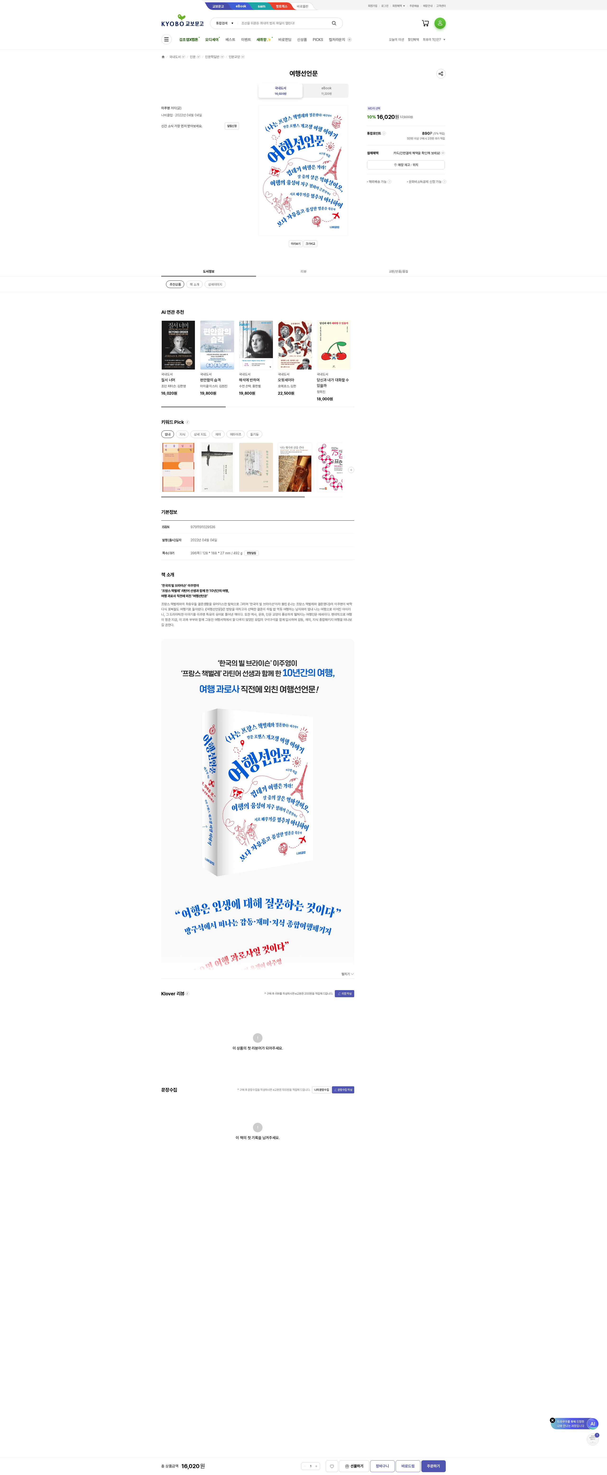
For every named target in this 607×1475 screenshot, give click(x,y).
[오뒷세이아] (295, 358)
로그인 (384, 6)
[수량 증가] (316, 1466)
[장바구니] (425, 23)
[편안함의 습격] (217, 358)
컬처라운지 (337, 39)
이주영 (165, 108)
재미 (218, 435)
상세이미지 (215, 285)
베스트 (230, 39)
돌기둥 (254, 435)
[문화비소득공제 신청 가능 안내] (444, 182)
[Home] (163, 57)
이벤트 (246, 39)
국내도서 (174, 57)
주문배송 (414, 6)
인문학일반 (212, 57)
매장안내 (427, 6)
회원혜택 (397, 6)
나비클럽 (166, 115)
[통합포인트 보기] (384, 133)
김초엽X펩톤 (188, 39)
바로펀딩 (284, 39)
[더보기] (349, 39)
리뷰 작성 (347, 993)
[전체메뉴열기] (166, 39)
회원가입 (372, 6)
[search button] (334, 23)
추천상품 (175, 285)
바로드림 (407, 1466)
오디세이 (211, 39)
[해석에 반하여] (256, 358)
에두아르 (235, 435)
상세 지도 (200, 435)
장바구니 (382, 1466)
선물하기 (356, 1466)
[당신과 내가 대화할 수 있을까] (334, 361)
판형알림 (251, 553)
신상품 (302, 39)
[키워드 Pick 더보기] (351, 470)
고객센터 (441, 6)
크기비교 (310, 243)
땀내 (167, 435)
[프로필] (440, 23)
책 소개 (194, 285)
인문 (193, 57)
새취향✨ (264, 39)
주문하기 (433, 1466)
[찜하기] (332, 1466)
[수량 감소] (305, 1466)
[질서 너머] (178, 358)
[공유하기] (441, 73)
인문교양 (234, 57)
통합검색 (221, 23)
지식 (182, 435)
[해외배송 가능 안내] (389, 182)
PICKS (318, 39)
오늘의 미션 (396, 39)
